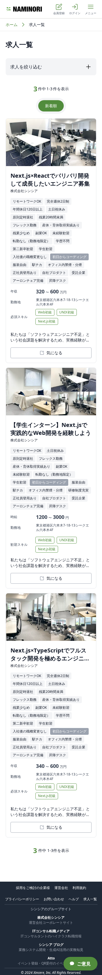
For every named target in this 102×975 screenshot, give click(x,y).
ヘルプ (74, 899)
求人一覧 (90, 899)
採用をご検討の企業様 (33, 887)
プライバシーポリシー (22, 899)
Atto (51, 958)
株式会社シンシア (51, 917)
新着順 (51, 105)
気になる (54, 352)
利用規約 (79, 887)
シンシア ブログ (51, 944)
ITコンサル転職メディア (51, 931)
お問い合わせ (54, 899)
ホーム (12, 24)
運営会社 (61, 887)
